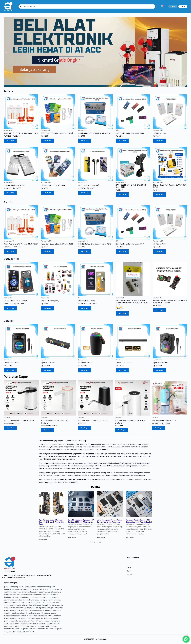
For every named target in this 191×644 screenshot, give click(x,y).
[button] (6, 51)
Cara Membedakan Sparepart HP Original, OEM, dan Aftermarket (81, 521)
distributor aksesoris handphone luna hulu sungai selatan (25, 597)
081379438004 (19, 577)
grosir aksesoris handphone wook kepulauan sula (39, 595)
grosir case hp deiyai (24, 631)
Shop (129, 567)
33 (100, 542)
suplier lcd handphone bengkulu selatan (30, 589)
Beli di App (10, 140)
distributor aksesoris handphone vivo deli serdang (31, 613)
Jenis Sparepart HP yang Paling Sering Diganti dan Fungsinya (109, 521)
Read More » (43, 539)
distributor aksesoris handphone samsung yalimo (39, 623)
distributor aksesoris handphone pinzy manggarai (28, 600)
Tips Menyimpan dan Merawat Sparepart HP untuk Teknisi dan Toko (51, 522)
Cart (128, 571)
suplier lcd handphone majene (46, 618)
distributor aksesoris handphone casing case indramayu (32, 608)
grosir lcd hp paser (33, 602)
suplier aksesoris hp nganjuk (21, 605)
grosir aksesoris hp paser (13, 587)
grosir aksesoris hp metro (47, 626)
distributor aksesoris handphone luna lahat (20, 629)
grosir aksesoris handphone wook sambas (20, 626)
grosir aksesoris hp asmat (42, 616)
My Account (131, 574)
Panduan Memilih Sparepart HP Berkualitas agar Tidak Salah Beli (139, 521)
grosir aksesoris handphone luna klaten (19, 621)
